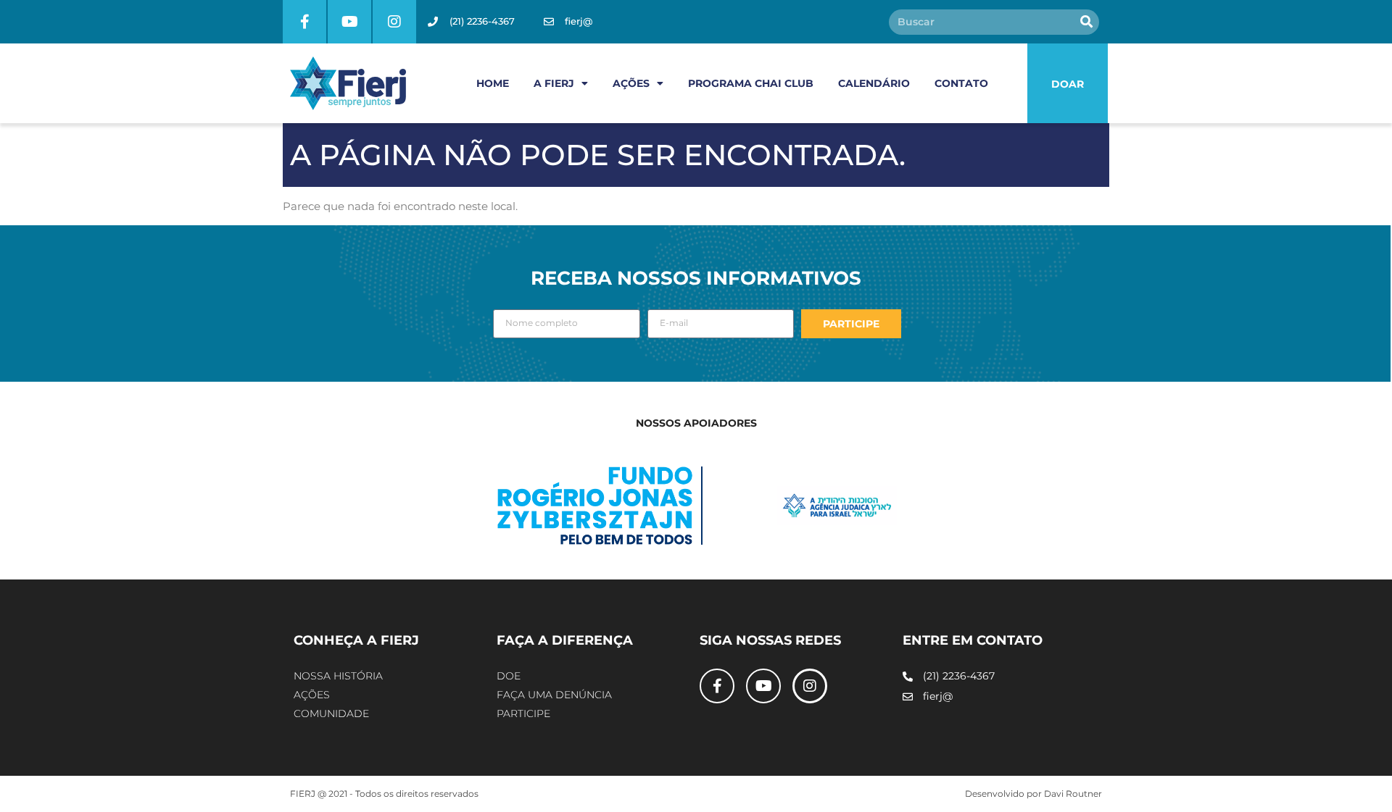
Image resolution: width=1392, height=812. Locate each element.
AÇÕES (631, 83)
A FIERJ (554, 83)
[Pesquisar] (1086, 22)
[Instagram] (394, 21)
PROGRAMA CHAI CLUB (750, 83)
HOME (492, 83)
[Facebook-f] (304, 21)
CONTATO (961, 83)
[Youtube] (349, 21)
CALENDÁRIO (874, 83)
